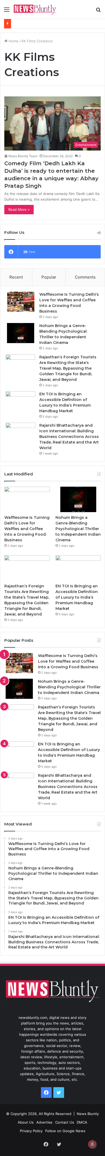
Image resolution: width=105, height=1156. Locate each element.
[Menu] (6, 11)
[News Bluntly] (35, 9)
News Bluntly (88, 1114)
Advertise (44, 1122)
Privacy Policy (31, 1131)
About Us (26, 1122)
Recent (16, 277)
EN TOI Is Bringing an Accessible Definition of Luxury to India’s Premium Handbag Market (76, 597)
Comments (85, 277)
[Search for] (98, 11)
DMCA (82, 1122)
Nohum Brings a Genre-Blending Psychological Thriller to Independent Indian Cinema (78, 528)
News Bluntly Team (22, 156)
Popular (48, 277)
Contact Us (64, 1122)
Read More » (19, 209)
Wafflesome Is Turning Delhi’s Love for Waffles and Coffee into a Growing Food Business (27, 528)
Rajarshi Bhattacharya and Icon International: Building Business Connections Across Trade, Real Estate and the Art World (69, 436)
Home (13, 41)
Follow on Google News (65, 1131)
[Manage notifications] (92, 1144)
